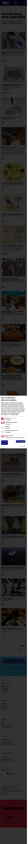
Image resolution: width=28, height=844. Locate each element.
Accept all (4, 443)
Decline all (4, 441)
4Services (8, 432)
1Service (7, 428)
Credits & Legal (14, 414)
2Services (7, 424)
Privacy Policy (4, 414)
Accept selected (20, 441)
